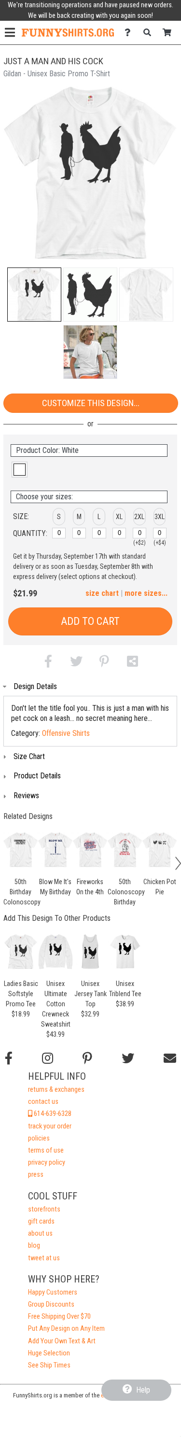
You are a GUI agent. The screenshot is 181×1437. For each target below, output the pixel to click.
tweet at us (44, 1258)
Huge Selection (49, 1353)
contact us (43, 1102)
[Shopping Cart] (170, 32)
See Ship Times (49, 1365)
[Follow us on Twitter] (128, 1058)
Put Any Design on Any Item (66, 1328)
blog (34, 1245)
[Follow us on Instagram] (47, 1058)
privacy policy (46, 1162)
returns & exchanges (56, 1089)
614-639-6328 (51, 1114)
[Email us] (170, 1058)
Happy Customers (52, 1292)
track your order (49, 1126)
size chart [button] (102, 593)
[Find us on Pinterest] (87, 1058)
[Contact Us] (130, 32)
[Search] (150, 32)
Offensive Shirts (66, 733)
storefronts (44, 1209)
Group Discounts (51, 1304)
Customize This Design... (90, 403)
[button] (34, 294)
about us (40, 1233)
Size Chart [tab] (29, 756)
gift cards (41, 1221)
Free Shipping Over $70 (59, 1316)
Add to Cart (90, 621)
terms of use (46, 1150)
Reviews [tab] (26, 795)
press (35, 1174)
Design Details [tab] (35, 686)
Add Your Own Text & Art (62, 1341)
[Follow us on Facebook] (9, 1058)
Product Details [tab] (37, 775)
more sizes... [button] (146, 593)
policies (39, 1138)
